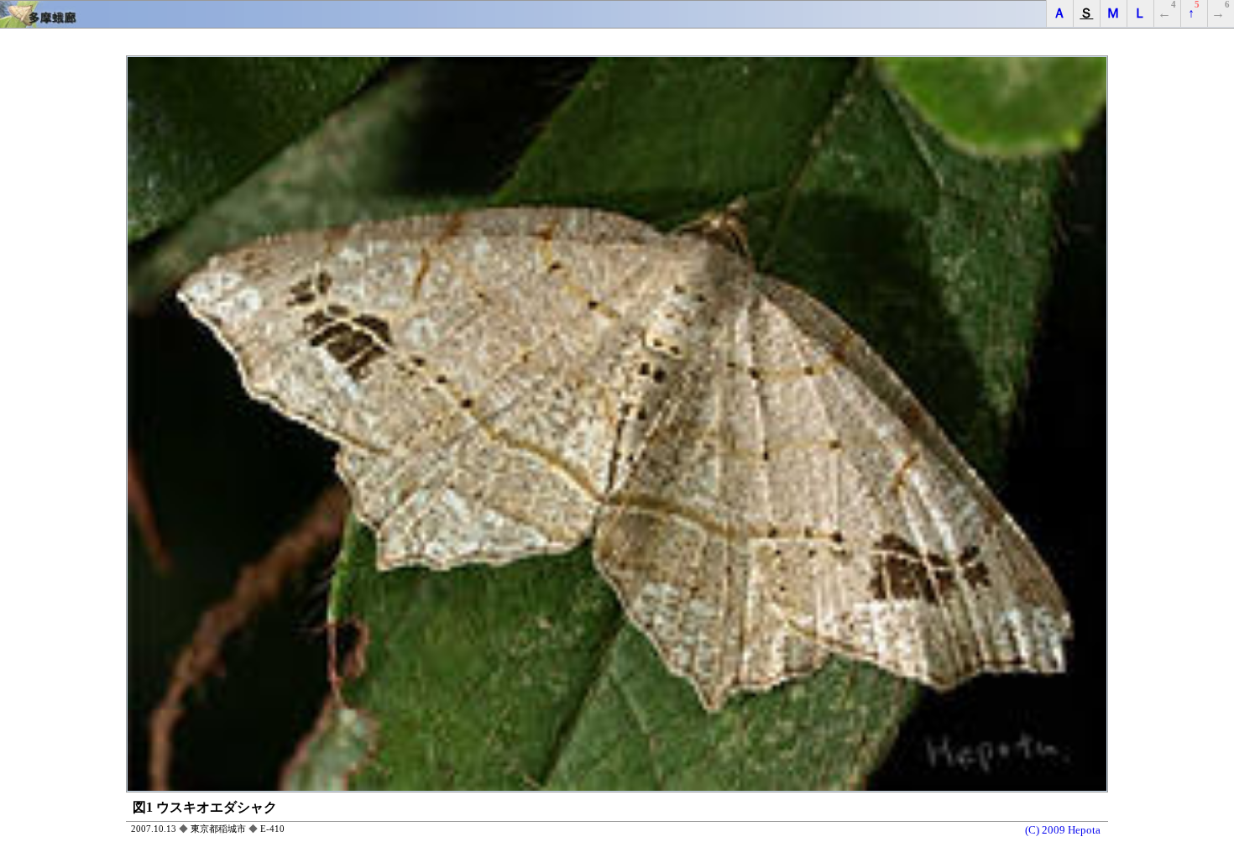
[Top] (617, 14)
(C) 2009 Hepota (1063, 830)
